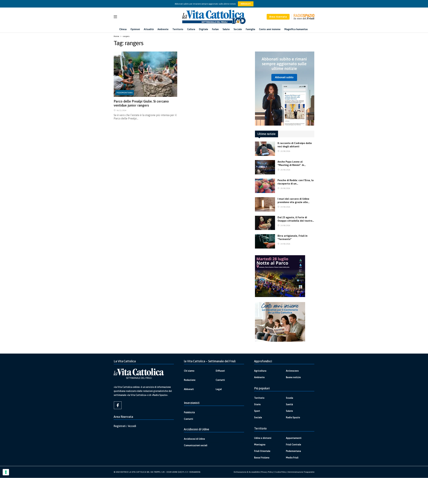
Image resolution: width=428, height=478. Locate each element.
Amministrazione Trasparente (301, 472)
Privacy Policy (267, 472)
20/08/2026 (285, 170)
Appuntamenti (293, 438)
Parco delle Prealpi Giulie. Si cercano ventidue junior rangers (141, 103)
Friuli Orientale (262, 451)
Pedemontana (125, 92)
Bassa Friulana (261, 457)
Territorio (259, 398)
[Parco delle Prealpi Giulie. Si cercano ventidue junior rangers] (145, 74)
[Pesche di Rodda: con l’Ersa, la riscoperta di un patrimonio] (265, 186)
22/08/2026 (285, 151)
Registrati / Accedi (125, 425)
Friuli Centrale (293, 444)
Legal (219, 389)
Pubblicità (189, 412)
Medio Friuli (292, 457)
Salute (289, 411)
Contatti (220, 380)
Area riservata (278, 16)
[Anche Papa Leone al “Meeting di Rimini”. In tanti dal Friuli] (265, 167)
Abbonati (246, 4)
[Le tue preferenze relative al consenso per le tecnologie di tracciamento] (6, 472)
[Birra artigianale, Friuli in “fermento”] (265, 241)
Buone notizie (293, 377)
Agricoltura (260, 370)
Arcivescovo (292, 370)
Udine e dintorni (262, 438)
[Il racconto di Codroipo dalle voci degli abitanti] (265, 148)
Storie (257, 404)
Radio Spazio (293, 417)
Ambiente (259, 377)
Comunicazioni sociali (195, 445)
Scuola (289, 398)
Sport (257, 411)
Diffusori (220, 370)
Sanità (289, 404)
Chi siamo (189, 370)
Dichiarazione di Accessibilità (247, 472)
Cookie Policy (281, 472)
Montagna (259, 444)
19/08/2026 (285, 207)
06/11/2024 (121, 110)
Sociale (258, 417)
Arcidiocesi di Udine (194, 439)
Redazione (189, 380)
